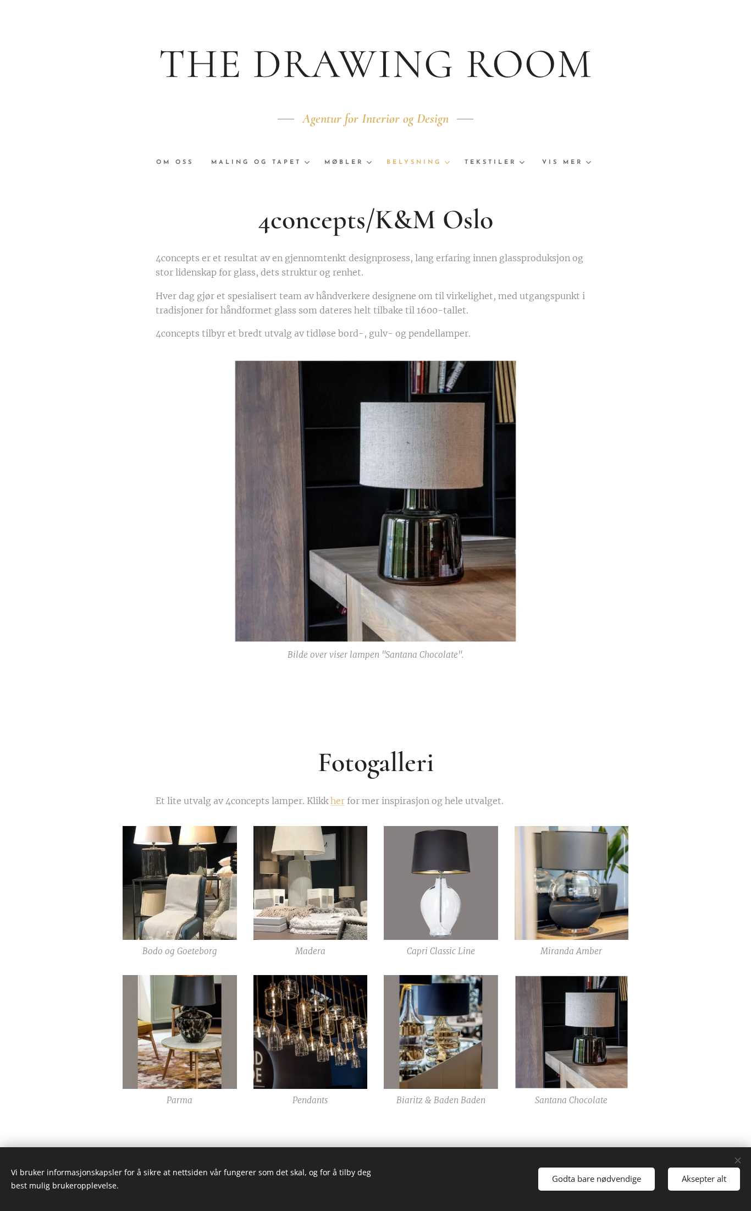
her (337, 800)
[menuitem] (179, 163)
